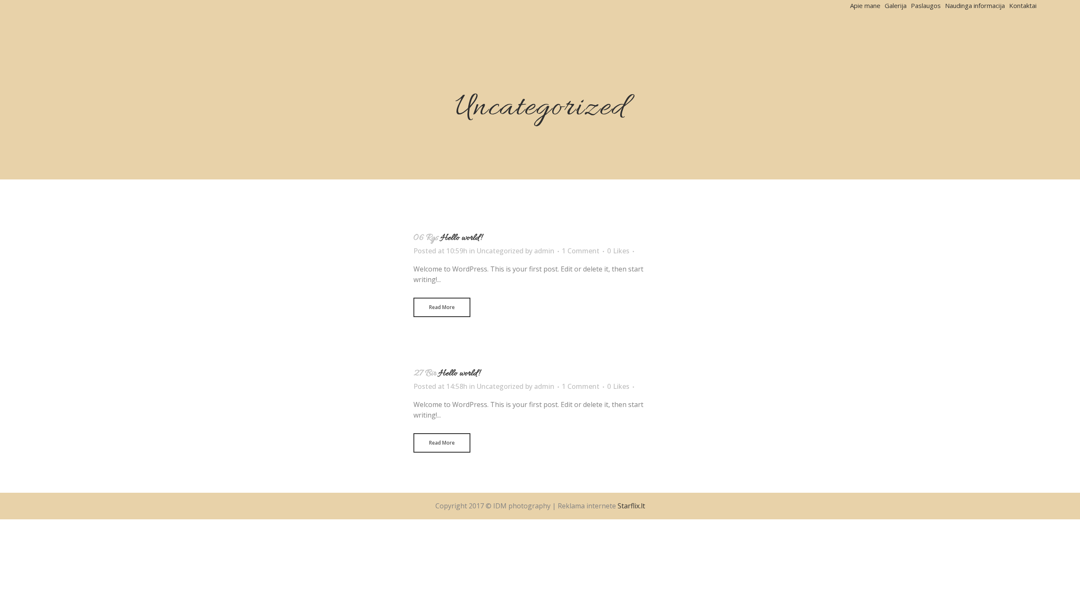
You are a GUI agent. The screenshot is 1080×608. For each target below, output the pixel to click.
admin (544, 250)
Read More (442, 307)
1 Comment (580, 250)
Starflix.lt (631, 505)
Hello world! (461, 238)
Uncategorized (500, 250)
